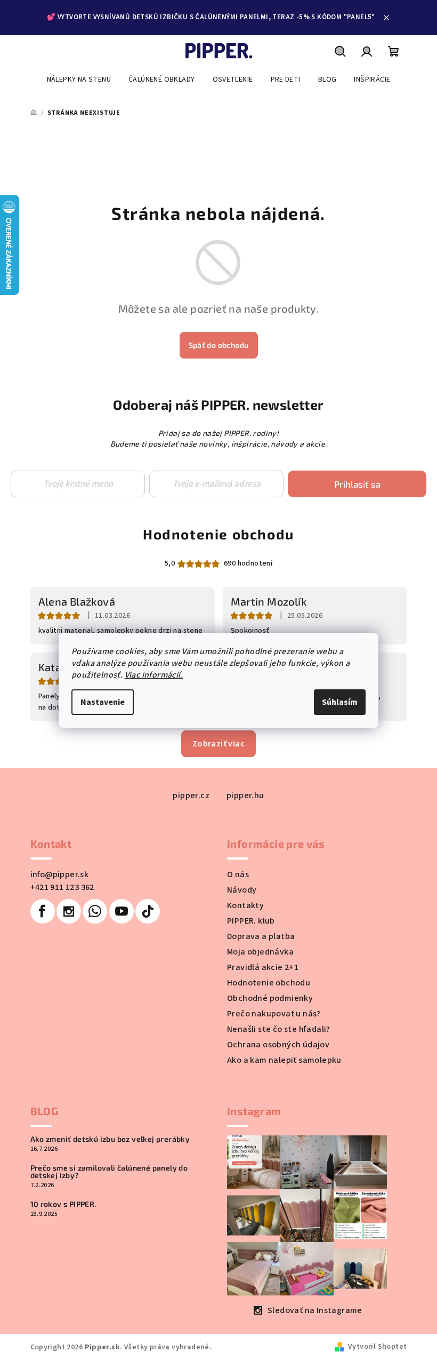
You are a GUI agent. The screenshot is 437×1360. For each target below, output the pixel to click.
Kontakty (245, 905)
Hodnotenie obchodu (218, 534)
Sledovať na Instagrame (315, 1310)
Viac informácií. (154, 675)
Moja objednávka (260, 952)
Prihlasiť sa (357, 484)
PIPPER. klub (251, 921)
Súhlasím (340, 702)
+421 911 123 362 (62, 887)
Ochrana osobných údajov (278, 1045)
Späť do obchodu (219, 344)
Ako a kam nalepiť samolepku (284, 1060)
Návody (241, 890)
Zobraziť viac (218, 744)
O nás (238, 874)
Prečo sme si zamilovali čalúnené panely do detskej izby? (109, 1171)
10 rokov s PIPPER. (63, 1204)
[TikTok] (147, 911)
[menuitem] (78, 79)
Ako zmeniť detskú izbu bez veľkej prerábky (110, 1139)
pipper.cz (191, 795)
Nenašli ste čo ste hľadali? (278, 1029)
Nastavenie (102, 702)
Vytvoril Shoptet (377, 1346)
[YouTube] (121, 911)
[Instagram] (68, 911)
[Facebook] (42, 911)
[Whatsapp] (95, 911)
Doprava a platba (261, 936)
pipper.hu (245, 795)
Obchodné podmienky (270, 998)
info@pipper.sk (59, 874)
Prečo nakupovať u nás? (274, 1014)
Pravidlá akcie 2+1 (262, 967)
